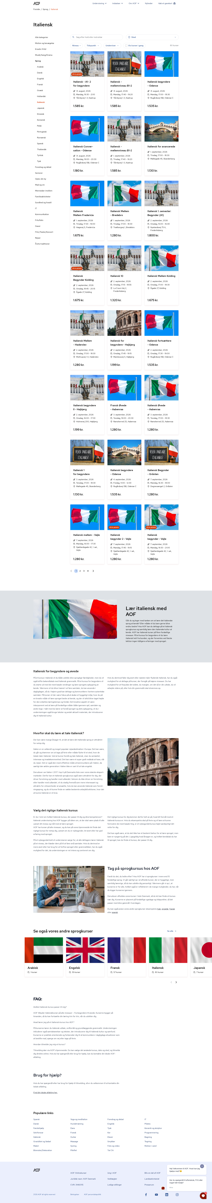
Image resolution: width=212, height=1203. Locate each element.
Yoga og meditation (78, 1119)
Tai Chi (110, 1150)
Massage (74, 1141)
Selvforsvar (38, 1132)
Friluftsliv (39, 220)
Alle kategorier (41, 37)
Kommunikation (42, 214)
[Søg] (73, 37)
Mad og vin (40, 185)
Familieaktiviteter (43, 196)
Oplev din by (40, 179)
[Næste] (176, 982)
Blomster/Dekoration (42, 1150)
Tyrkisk (40, 155)
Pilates (147, 1123)
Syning (73, 1146)
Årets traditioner (42, 244)
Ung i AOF (112, 1173)
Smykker (111, 1141)
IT (36, 208)
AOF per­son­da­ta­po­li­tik (92, 1194)
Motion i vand (150, 1146)
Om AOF (133, 3)
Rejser (38, 238)
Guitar (73, 1137)
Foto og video (113, 1146)
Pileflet (73, 1150)
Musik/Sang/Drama (43, 55)
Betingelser (74, 1194)
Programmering (151, 1132)
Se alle (170, 931)
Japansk (40, 108)
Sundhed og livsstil (43, 202)
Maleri (36, 1146)
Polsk (39, 126)
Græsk (40, 90)
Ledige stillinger (114, 1184)
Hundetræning (76, 1123)
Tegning (148, 1141)
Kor (108, 1132)
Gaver (37, 226)
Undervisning (98, 3)
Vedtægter (112, 1179)
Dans (72, 1128)
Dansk (39, 72)
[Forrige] (171, 982)
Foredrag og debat (43, 167)
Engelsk (40, 78)
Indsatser (116, 3)
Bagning (148, 1137)
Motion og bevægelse (44, 43)
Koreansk (41, 120)
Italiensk (41, 102)
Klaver (110, 1137)
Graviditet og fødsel (42, 1141)
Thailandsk (41, 149)
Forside (36, 9)
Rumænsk (41, 137)
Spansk (40, 143)
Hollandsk (41, 96)
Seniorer (39, 173)
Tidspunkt (91, 45)
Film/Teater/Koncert (44, 232)
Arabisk (40, 67)
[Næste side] (92, 571)
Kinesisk (40, 114)
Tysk (39, 161)
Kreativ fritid (40, 49)
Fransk (40, 84)
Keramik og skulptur (153, 1128)
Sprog (45, 9)
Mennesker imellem (43, 190)
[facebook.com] (146, 1194)
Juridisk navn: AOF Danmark (83, 1179)
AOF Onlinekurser (78, 1173)
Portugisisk (42, 131)
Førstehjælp (38, 1128)
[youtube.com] (156, 1194)
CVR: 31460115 (76, 1184)
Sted (133, 37)
